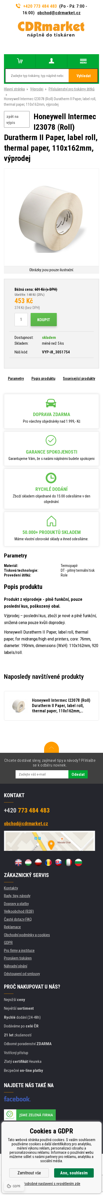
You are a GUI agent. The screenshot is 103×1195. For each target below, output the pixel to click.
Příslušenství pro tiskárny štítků (72, 89)
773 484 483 (27, 810)
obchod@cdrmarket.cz (59, 12)
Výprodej (36, 89)
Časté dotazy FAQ (18, 919)
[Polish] (38, 862)
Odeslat (78, 774)
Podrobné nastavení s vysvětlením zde (51, 1184)
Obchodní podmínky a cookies (27, 935)
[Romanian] (48, 862)
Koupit (43, 319)
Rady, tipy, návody (17, 895)
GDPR (8, 942)
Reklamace (12, 927)
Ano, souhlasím (74, 1172)
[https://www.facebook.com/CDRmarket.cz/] (17, 1098)
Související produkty (79, 378)
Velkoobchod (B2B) (19, 911)
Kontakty (11, 888)
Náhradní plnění (15, 966)
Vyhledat (84, 76)
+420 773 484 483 (40, 6)
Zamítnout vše (29, 1172)
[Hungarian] (28, 862)
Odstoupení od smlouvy (22, 973)
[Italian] (68, 862)
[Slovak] (58, 862)
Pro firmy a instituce (19, 950)
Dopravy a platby (16, 903)
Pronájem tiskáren (18, 958)
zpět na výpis (12, 119)
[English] (18, 862)
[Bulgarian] (78, 862)
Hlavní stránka (14, 89)
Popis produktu (43, 378)
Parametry (16, 378)
